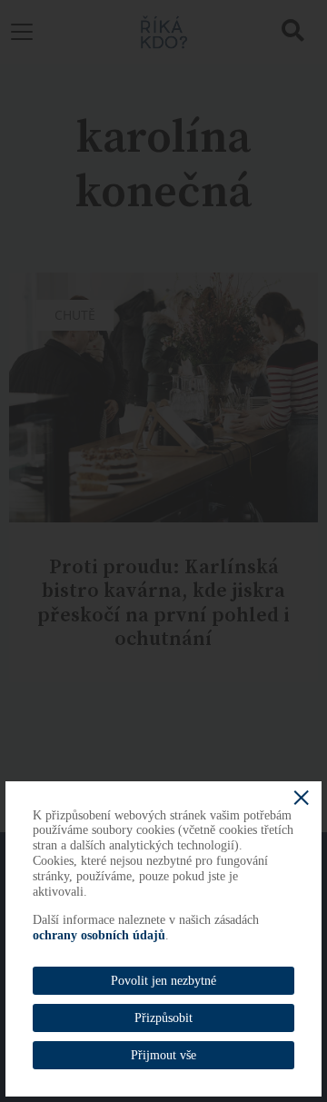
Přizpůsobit (163, 1018)
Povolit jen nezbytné (163, 981)
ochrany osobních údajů (99, 935)
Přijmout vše (163, 1055)
